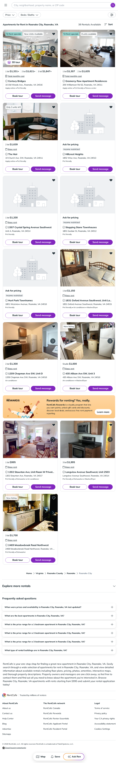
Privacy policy (100, 713)
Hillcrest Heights (74, 154)
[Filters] (112, 14)
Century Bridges (17, 81)
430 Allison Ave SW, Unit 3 (80, 373)
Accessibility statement (105, 723)
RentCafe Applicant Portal (55, 723)
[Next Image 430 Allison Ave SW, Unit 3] (110, 341)
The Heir (12, 154)
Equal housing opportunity (15, 748)
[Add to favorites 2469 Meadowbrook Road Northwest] (53, 497)
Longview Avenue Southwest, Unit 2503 (87, 472)
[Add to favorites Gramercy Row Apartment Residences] (111, 33)
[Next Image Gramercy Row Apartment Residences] (110, 48)
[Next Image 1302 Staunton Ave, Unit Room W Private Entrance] (52, 439)
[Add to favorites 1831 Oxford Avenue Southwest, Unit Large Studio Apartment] (111, 253)
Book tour (17, 95)
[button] (30, 48)
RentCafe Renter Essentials (56, 718)
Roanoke (71, 573)
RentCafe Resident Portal (55, 729)
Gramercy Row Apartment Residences (86, 81)
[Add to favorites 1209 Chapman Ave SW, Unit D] (53, 326)
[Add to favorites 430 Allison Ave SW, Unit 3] (111, 326)
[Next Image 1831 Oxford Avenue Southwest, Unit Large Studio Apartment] (110, 267)
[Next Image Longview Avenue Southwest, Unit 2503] (110, 439)
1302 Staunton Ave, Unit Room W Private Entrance (36, 472)
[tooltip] (14, 76)
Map (43, 756)
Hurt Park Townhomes (20, 300)
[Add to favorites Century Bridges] (53, 33)
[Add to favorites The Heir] (53, 107)
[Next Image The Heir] (52, 121)
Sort (110, 24)
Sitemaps (6, 734)
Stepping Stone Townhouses (81, 227)
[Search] (113, 5)
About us (6, 708)
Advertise (6, 729)
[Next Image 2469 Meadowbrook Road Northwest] (52, 512)
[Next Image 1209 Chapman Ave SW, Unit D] (52, 341)
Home (29, 573)
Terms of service (102, 708)
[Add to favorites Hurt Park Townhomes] (53, 253)
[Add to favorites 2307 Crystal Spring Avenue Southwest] (53, 180)
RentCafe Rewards (52, 713)
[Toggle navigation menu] (5, 5)
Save (57, 756)
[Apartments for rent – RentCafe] (9, 695)
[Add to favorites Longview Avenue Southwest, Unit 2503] (111, 424)
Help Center (8, 718)
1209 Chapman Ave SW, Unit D (25, 373)
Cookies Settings (102, 729)
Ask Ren (76, 756)
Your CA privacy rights (104, 718)
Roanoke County (55, 573)
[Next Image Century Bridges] (52, 48)
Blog (4, 723)
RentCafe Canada (51, 708)
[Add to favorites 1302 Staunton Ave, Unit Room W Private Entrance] (53, 424)
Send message (43, 95)
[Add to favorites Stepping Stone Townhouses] (111, 180)
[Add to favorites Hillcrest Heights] (111, 107)
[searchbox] (64, 5)
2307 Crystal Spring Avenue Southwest (30, 227)
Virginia (39, 573)
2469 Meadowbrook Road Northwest (28, 545)
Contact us (7, 713)
